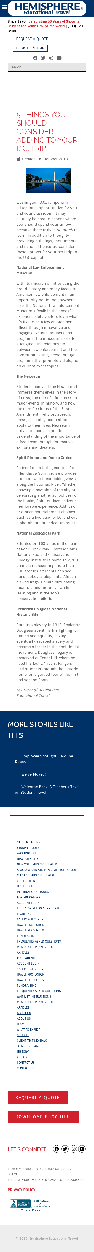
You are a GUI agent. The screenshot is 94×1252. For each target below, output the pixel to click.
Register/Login (30, 48)
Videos (22, 1057)
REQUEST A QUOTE (37, 1097)
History (23, 1052)
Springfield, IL (28, 881)
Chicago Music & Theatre (36, 875)
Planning (24, 914)
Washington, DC (29, 853)
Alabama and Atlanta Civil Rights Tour (47, 870)
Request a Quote (32, 39)
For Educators (28, 897)
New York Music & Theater (37, 864)
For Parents (26, 958)
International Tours (33, 892)
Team (20, 1024)
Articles (23, 952)
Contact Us (26, 1063)
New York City (27, 859)
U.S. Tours (24, 886)
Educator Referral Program (39, 908)
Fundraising (27, 936)
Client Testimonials (32, 1041)
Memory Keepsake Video (35, 947)
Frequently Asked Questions (39, 941)
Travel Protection (30, 925)
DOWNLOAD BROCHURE (43, 1117)
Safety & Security (30, 919)
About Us (24, 1013)
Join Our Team (28, 1046)
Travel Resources (30, 930)
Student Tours (28, 842)
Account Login (28, 903)
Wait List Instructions (34, 997)
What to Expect (28, 1030)
